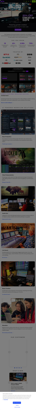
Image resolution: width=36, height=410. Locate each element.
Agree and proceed (16, 402)
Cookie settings (17, 407)
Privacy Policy (6, 399)
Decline (17, 405)
